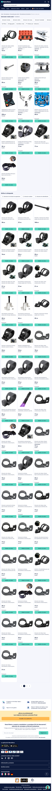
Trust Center (5, 789)
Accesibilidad (46, 789)
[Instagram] (9, 758)
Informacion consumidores (30, 789)
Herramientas (6, 14)
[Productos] (2, 5)
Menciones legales (27, 787)
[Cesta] (48, 1)
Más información (42, 737)
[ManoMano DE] (12, 774)
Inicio (2, 14)
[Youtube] (12, 758)
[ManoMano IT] (5, 774)
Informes (40, 789)
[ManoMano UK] (9, 774)
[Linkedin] (2, 758)
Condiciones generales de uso (16, 789)
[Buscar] (5, 5)
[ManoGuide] (48, 787)
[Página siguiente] (30, 686)
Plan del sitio (19, 787)
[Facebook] (5, 758)
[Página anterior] (21, 686)
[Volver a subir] (46, 774)
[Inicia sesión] (45, 1)
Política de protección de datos (39, 787)
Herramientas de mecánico (25, 14)
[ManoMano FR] (2, 774)
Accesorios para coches (14, 14)
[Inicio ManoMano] (22, 1)
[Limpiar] (48, 5)
